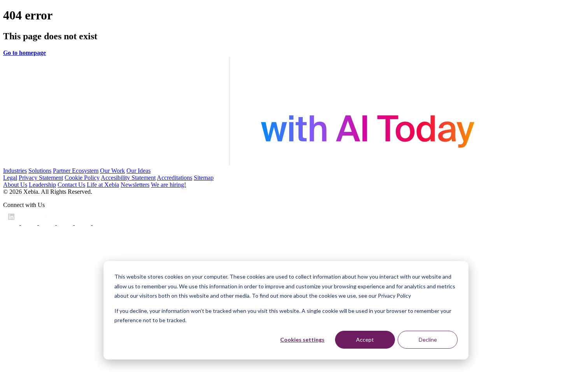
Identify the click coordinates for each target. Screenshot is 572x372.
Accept (365, 339)
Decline (428, 339)
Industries (15, 170)
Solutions (39, 170)
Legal (10, 177)
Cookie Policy (82, 177)
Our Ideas (138, 170)
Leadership (42, 184)
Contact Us (71, 184)
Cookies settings (302, 339)
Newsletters (135, 184)
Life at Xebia (103, 184)
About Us (15, 184)
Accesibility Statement (128, 177)
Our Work (112, 170)
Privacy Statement (41, 177)
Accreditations (174, 177)
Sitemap (204, 177)
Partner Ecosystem (75, 170)
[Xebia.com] (286, 163)
